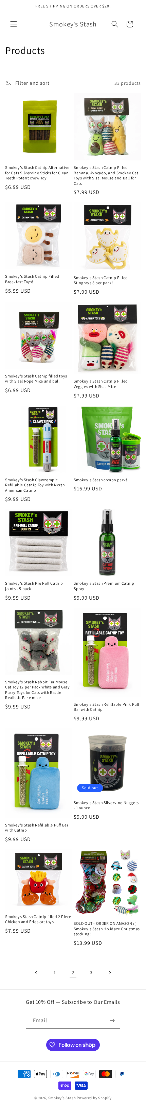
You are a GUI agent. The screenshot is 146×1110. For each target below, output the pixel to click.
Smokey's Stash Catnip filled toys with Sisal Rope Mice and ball (36, 378)
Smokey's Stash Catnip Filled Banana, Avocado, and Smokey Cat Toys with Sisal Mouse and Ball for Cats (106, 175)
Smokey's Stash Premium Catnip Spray (104, 586)
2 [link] (73, 972)
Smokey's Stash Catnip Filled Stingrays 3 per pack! (101, 280)
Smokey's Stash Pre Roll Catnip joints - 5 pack (34, 586)
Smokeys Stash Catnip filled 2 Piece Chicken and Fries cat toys (38, 919)
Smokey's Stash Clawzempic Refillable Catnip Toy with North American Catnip (35, 485)
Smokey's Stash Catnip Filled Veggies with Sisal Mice (101, 383)
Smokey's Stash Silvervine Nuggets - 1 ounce (106, 805)
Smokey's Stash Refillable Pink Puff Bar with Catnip (106, 707)
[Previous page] (36, 972)
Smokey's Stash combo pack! (100, 479)
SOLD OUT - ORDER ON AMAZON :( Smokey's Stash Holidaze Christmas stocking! (107, 928)
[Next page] (109, 972)
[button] (13, 24)
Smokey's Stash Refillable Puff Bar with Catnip (36, 827)
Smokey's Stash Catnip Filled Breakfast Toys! (32, 279)
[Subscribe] (112, 1021)
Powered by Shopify (94, 1097)
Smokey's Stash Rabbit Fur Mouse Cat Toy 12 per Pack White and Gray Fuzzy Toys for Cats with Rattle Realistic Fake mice (37, 689)
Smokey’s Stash (62, 1097)
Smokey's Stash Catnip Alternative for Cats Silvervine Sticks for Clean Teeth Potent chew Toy (37, 172)
